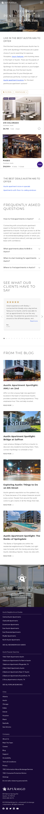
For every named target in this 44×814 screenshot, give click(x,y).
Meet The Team (8, 743)
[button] (22, 113)
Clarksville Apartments (10, 621)
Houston (6, 716)
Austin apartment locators (13, 80)
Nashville (6, 723)
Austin (5, 700)
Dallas (5, 708)
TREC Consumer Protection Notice (14, 773)
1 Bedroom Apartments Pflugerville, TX (16, 664)
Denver (5, 712)
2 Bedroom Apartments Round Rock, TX (16, 676)
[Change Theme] (2, 2)
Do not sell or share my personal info (15, 781)
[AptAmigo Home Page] (10, 2)
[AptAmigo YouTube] (17, 809)
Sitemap (5, 777)
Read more (34, 321)
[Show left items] (2, 316)
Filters (8, 92)
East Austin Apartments (11, 628)
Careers (5, 746)
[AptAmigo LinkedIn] (14, 809)
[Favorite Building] (39, 128)
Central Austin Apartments (12, 617)
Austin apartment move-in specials (16, 186)
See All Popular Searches (12, 685)
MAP (40, 164)
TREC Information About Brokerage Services (18, 769)
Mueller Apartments (9, 636)
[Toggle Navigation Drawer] (41, 2)
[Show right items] (42, 316)
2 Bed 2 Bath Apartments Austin (13, 668)
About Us (6, 739)
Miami (5, 719)
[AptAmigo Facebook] (3, 809)
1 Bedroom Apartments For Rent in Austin (17, 660)
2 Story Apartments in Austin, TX (14, 679)
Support (5, 754)
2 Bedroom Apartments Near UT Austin (16, 672)
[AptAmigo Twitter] (10, 809)
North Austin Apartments (11, 640)
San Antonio (7, 727)
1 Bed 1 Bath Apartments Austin (13, 657)
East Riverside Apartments (12, 632)
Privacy (5, 765)
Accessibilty (7, 758)
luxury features (17, 56)
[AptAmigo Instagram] (7, 809)
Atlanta (5, 696)
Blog (4, 750)
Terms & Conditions (9, 762)
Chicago (5, 704)
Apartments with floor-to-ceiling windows (19, 190)
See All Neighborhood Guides (14, 645)
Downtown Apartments (11, 624)
